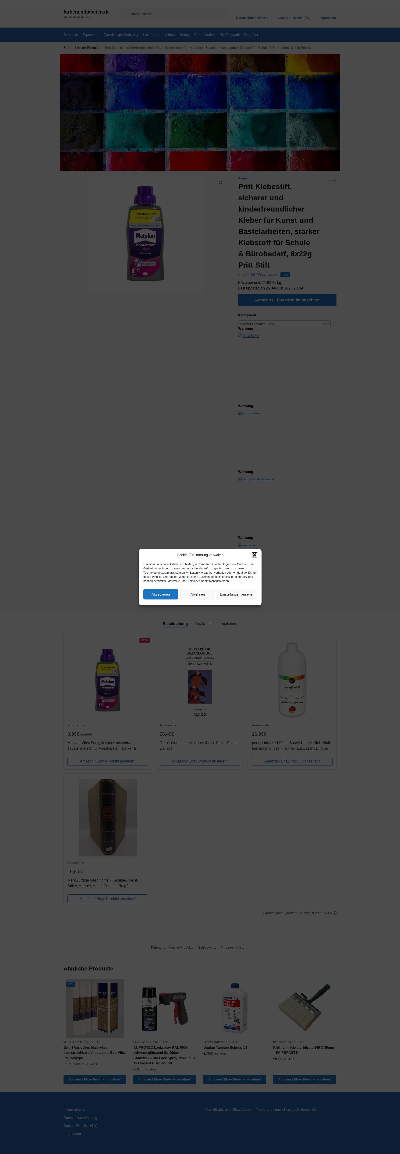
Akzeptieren (161, 594)
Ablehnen (198, 594)
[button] (254, 555)
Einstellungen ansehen (237, 594)
